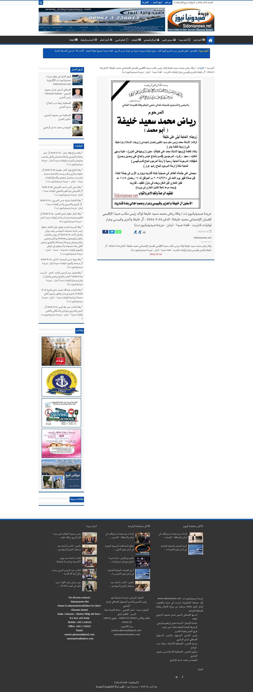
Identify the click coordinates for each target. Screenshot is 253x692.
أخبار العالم (104, 40)
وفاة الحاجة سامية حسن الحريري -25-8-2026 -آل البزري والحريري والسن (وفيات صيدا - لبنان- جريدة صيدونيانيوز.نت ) (61, 204)
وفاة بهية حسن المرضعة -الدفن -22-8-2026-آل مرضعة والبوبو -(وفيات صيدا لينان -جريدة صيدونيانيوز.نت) (61, 263)
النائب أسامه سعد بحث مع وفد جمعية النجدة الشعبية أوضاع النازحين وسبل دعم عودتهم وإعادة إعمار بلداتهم (147, 51)
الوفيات (134, 40)
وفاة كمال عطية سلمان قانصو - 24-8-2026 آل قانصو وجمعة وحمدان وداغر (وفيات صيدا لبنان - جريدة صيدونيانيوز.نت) (61, 218)
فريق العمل (157, 2)
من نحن (168, 2)
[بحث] (41, 2)
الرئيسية (210, 68)
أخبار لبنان (197, 40)
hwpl (72, 40)
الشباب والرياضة (87, 40)
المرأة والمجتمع (150, 40)
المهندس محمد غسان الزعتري (57, 127)
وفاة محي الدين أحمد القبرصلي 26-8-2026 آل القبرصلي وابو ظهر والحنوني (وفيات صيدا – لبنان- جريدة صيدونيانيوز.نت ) (62, 191)
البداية (210, 40)
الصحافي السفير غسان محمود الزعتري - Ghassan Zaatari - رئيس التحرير (57, 94)
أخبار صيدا (183, 40)
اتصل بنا (145, 2)
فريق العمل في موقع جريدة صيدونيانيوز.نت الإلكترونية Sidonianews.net (59, 80)
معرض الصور (167, 40)
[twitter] (176, 677)
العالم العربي (120, 40)
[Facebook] (182, 677)
